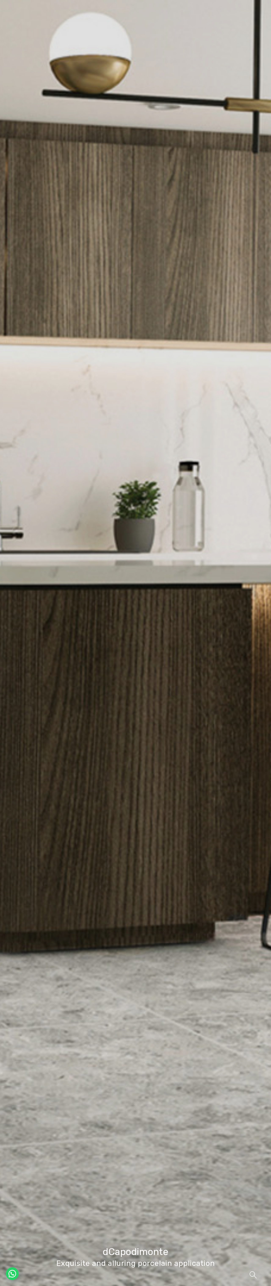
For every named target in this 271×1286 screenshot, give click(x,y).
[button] (12, 1273)
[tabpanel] (135, 643)
